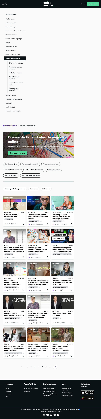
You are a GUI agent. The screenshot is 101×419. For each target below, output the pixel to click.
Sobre (7, 388)
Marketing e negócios (10, 125)
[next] (55, 367)
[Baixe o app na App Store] (88, 392)
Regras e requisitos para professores (50, 394)
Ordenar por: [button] (13, 189)
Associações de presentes (66, 389)
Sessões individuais (67, 395)
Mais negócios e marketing (14, 89)
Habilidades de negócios (14, 78)
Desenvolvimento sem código (16, 84)
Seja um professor (48, 388)
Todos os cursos (11, 14)
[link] (14, 211)
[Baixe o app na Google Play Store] (88, 398)
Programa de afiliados (31, 388)
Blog (7, 396)
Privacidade (46, 409)
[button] (3, 4)
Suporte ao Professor (49, 391)
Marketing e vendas (15, 73)
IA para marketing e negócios (15, 68)
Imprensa (8, 394)
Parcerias (27, 391)
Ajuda (39, 409)
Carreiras (8, 391)
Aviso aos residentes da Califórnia (51, 411)
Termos (55, 409)
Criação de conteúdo (16, 63)
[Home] (48, 3)
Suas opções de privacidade (68, 409)
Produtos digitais (67, 393)
